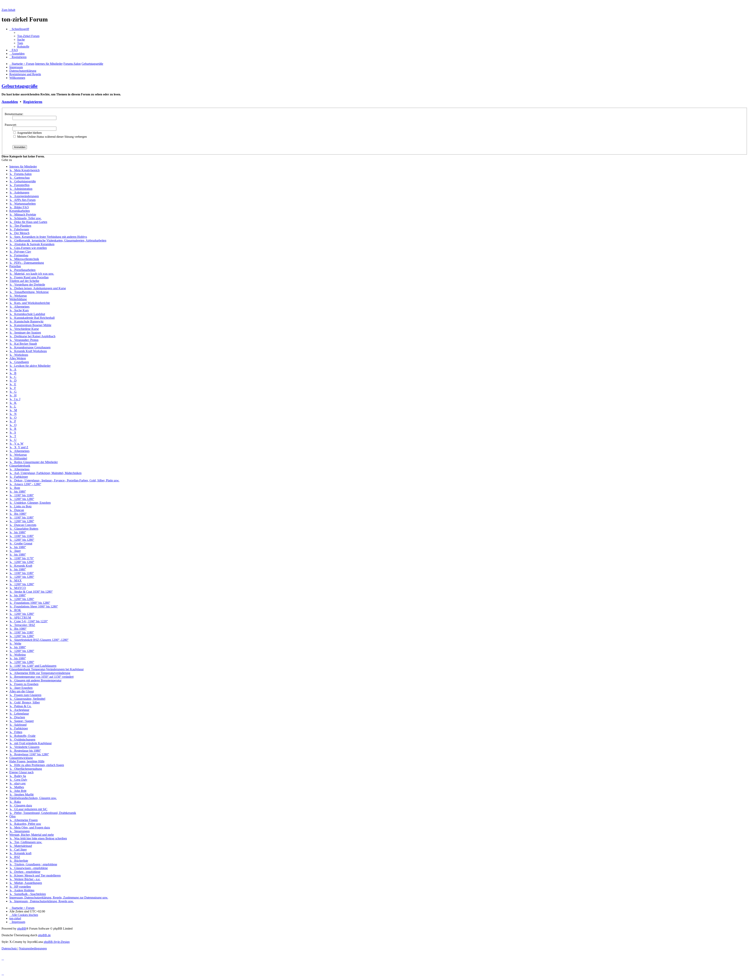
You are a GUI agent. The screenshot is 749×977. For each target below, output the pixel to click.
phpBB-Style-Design (57, 941)
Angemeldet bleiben (29, 132)
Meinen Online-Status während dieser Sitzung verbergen (51, 136)
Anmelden (10, 102)
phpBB (21, 928)
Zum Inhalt (8, 10)
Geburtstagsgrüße (20, 86)
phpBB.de (44, 935)
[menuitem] (28, 36)
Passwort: (11, 124)
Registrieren (32, 102)
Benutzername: (14, 114)
